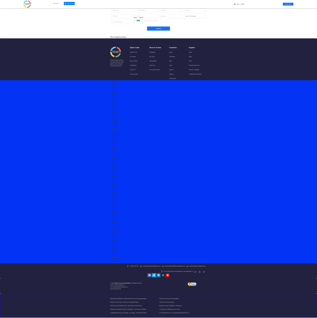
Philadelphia (114, 207)
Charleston (114, 115)
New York (114, 194)
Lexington (114, 174)
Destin (113, 146)
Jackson (113, 164)
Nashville (113, 189)
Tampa (113, 243)
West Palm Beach (116, 256)
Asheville (113, 89)
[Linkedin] (158, 275)
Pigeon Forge (114, 212)
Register (243, 4)
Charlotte (113, 117)
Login (237, 4)
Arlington (113, 87)
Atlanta (113, 92)
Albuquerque (114, 82)
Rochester (114, 217)
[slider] (135, 20)
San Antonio (114, 225)
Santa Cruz (114, 233)
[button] (288, 4)
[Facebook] (149, 275)
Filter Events (70, 3)
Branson (113, 110)
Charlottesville (115, 120)
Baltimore (114, 100)
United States (114, 248)
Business (56, 3)
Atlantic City (114, 94)
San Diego (114, 227)
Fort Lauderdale (115, 153)
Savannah (114, 235)
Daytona (113, 141)
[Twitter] (154, 275)
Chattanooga (114, 123)
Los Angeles (114, 176)
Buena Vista (114, 112)
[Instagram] (163, 275)
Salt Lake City (115, 222)
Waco (112, 250)
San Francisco (115, 230)
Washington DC (115, 253)
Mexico (113, 179)
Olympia (113, 197)
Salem (113, 220)
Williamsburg (114, 258)
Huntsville (114, 158)
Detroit (113, 148)
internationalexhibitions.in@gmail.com (175, 266)
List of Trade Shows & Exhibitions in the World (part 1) (178, 271)
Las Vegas (114, 171)
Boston (113, 102)
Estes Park (114, 151)
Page (112, 202)
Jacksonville (114, 166)
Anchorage (114, 84)
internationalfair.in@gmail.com (197, 266)
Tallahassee (114, 240)
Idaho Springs (115, 161)
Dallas (113, 138)
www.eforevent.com (115, 288)
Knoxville (114, 169)
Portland (113, 215)
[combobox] (146, 10)
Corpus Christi (115, 135)
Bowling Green (115, 107)
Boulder (113, 105)
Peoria (113, 204)
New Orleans (114, 192)
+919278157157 (134, 266)
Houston (113, 156)
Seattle (113, 238)
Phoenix (113, 210)
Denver (113, 143)
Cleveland (114, 130)
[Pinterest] (168, 275)
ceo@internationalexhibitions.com (152, 266)
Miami (113, 181)
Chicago (113, 125)
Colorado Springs (116, 133)
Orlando (113, 199)
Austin (113, 97)
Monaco (113, 184)
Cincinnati (114, 128)
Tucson (113, 245)
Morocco (113, 187)
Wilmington (114, 261)
